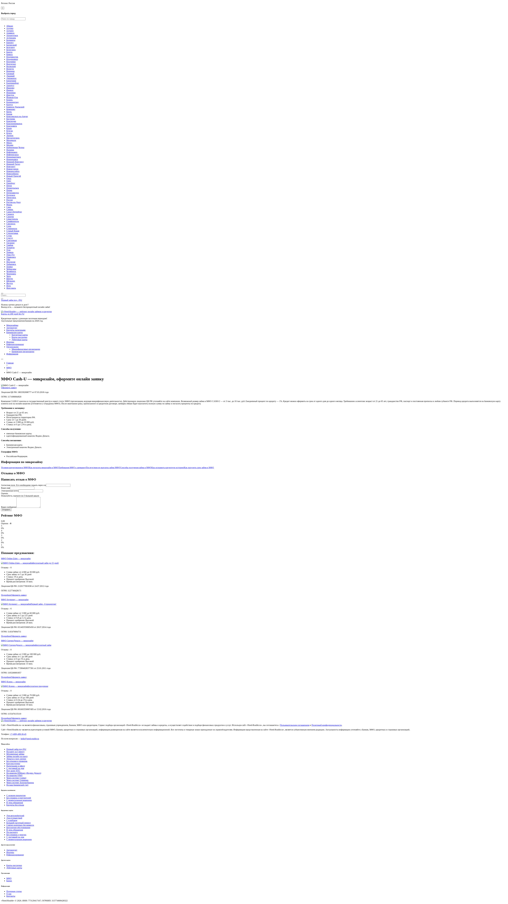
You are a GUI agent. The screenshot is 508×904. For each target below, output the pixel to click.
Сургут (9, 238)
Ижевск (9, 90)
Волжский (11, 66)
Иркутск (10, 95)
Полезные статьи (14, 891)
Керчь (9, 112)
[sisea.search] (2, 293)
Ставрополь (11, 228)
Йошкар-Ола (12, 97)
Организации (12, 347)
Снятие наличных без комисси (20, 825)
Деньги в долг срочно (16, 759)
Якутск (9, 283)
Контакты (10, 896)
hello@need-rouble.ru (30, 739)
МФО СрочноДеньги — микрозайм (17, 641)
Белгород (10, 47)
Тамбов (9, 245)
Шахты (9, 278)
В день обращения (14, 802)
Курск (9, 133)
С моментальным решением (19, 800)
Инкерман (11, 93)
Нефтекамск (11, 152)
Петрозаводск (12, 193)
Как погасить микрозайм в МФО (44, 467)
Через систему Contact (16, 778)
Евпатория (11, 81)
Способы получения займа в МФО (135, 467)
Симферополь (12, 221)
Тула (8, 250)
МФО (9, 878)
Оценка (4, 493)
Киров (9, 114)
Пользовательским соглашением (294, 725)
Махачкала (11, 140)
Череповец (11, 274)
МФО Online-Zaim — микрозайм (16, 558)
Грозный (10, 73)
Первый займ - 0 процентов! (43, 604)
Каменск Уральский (15, 107)
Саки (8, 207)
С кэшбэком (11, 820)
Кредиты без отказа (15, 805)
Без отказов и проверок (16, 761)
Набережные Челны (15, 147)
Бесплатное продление (38, 686)
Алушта (9, 31)
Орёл (8, 181)
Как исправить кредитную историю (167, 467)
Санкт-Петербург (14, 212)
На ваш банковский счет (17, 785)
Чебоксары (11, 269)
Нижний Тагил (13, 164)
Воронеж (10, 71)
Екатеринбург (12, 83)
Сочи (8, 226)
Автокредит (11, 328)
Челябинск (11, 271)
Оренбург (10, 183)
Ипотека (10, 342)
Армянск (10, 33)
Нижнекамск (12, 159)
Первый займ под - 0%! (11, 300)
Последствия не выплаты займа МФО (103, 467)
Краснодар (11, 121)
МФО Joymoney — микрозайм (14, 599)
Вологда (10, 69)
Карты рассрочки (19, 337)
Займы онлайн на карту (17, 756)
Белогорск (11, 50)
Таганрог (10, 243)
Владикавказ (12, 59)
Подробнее (6, 595)
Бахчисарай (11, 45)
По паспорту (12, 832)
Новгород (10, 166)
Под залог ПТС (13, 771)
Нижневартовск (13, 157)
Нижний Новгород (15, 162)
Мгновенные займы (15, 754)
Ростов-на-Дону (13, 202)
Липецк (9, 135)
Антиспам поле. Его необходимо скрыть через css (23, 485)
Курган (9, 131)
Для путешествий (14, 818)
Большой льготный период (18, 823)
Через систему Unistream (17, 780)
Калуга (9, 104)
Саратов (10, 216)
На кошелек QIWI (14, 775)
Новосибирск (12, 174)
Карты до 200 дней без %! (12, 314)
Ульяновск (11, 257)
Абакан (9, 26)
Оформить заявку (9, 388)
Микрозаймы (12, 325)
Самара (9, 209)
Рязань (9, 205)
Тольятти (10, 247)
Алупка (9, 28)
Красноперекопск (14, 124)
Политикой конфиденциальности (327, 725)
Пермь (9, 190)
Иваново (10, 88)
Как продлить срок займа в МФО (199, 467)
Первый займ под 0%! (16, 749)
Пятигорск (11, 197)
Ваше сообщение (8, 507)
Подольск (10, 195)
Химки (9, 267)
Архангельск (12, 35)
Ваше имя (5, 488)
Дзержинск (11, 78)
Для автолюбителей (15, 815)
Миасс (9, 143)
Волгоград (11, 64)
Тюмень (9, 252)
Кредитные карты (20, 335)
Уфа (8, 259)
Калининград (12, 102)
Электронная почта (10, 491)
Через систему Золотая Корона (20, 782)
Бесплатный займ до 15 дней (46, 563)
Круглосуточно (13, 763)
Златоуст (10, 85)
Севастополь (12, 219)
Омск (8, 178)
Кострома (10, 119)
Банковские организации (23, 351)
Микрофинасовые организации (26, 349)
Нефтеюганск (12, 154)
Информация (12, 354)
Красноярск (11, 126)
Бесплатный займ (43, 645)
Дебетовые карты (19, 340)
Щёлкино (10, 281)
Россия (9, 200)
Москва (9, 145)
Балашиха (10, 40)
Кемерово (10, 109)
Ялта (8, 286)
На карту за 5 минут (15, 752)
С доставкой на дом (15, 768)
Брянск (9, 54)
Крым (9, 128)
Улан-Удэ (10, 255)
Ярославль (11, 288)
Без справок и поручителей (18, 798)
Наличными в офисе (15, 766)
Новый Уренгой (13, 176)
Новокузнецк (12, 169)
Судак (9, 236)
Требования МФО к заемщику (72, 467)
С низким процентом (16, 795)
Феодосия (10, 262)
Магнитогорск (12, 138)
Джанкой (10, 76)
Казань (9, 100)
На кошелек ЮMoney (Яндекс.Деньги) (23, 773)
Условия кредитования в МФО (15, 467)
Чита (8, 276)
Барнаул (9, 42)
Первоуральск (12, 188)
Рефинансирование (15, 344)
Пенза (9, 185)
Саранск (10, 214)
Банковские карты (14, 332)
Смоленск (10, 224)
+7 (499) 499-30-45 (18, 734)
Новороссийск (12, 171)
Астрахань (11, 38)
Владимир (11, 62)
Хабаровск (11, 264)
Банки (9, 881)
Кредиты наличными (16, 330)
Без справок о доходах (16, 835)
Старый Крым (12, 231)
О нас (9, 894)
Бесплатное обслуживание (18, 827)
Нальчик (10, 150)
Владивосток (12, 57)
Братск (9, 52)
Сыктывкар (11, 240)
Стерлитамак (12, 233)
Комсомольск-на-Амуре (17, 116)
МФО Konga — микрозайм (13, 682)
